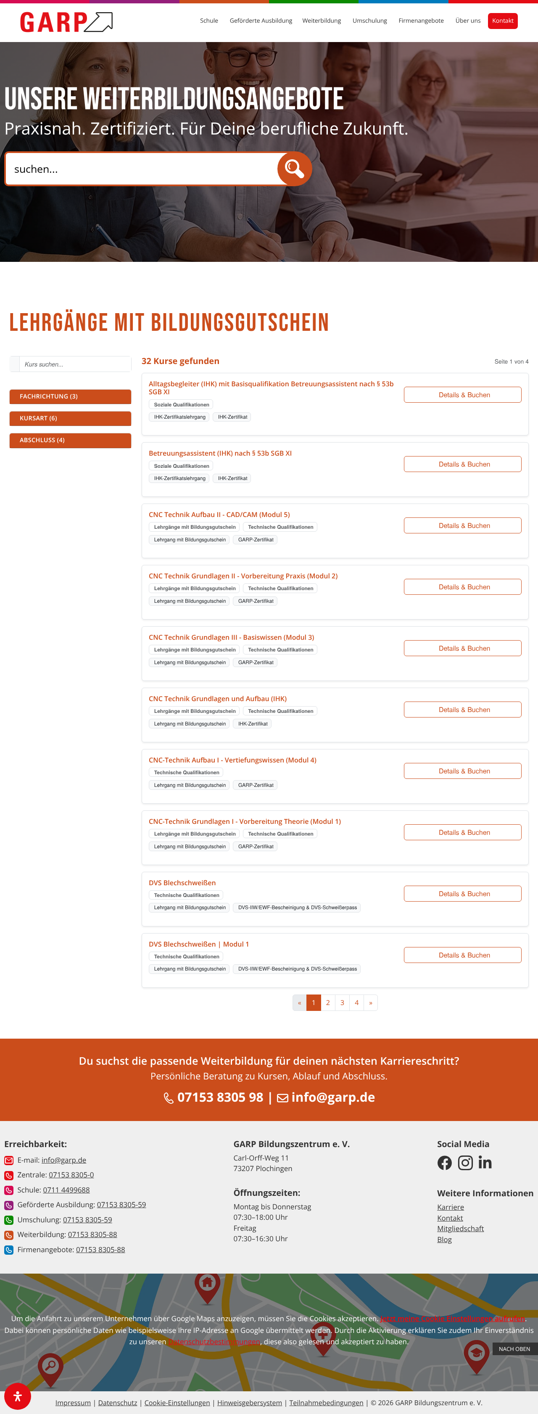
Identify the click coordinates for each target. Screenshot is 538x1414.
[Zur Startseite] (66, 22)
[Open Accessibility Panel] (17, 1396)
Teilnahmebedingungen (326, 1402)
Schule (210, 21)
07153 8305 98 (219, 1096)
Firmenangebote (422, 21)
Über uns (469, 21)
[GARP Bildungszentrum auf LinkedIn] (485, 1164)
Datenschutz (117, 1402)
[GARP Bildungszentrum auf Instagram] (465, 1164)
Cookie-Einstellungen (177, 1402)
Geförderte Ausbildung (261, 21)
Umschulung (371, 21)
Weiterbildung (322, 21)
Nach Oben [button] (515, 1349)
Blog (444, 1239)
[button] (70, 397)
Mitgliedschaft (460, 1228)
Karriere (450, 1207)
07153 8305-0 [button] (71, 1174)
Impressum (73, 1402)
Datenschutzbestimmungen (214, 1341)
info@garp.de (331, 1096)
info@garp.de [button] (64, 1160)
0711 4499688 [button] (66, 1190)
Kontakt (503, 21)
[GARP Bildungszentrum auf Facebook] (444, 1164)
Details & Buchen (465, 394)
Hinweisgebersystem (249, 1402)
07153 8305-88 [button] (92, 1234)
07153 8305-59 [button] (121, 1204)
